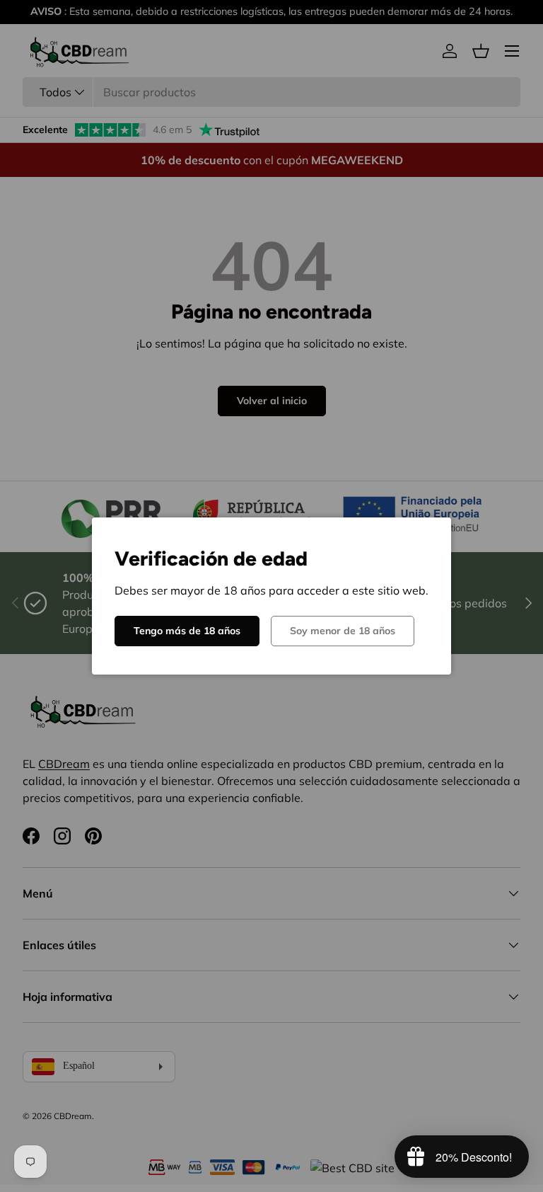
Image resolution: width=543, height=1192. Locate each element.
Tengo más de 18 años (187, 630)
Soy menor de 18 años (342, 630)
